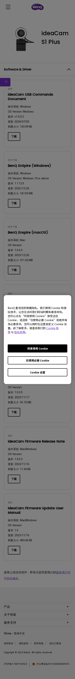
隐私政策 (19, 332)
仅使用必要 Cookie (37, 360)
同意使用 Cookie (37, 348)
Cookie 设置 (37, 372)
